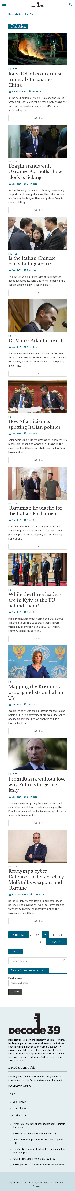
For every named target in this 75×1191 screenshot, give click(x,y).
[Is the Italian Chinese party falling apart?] (37, 233)
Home (11, 14)
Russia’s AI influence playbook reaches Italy (34, 1133)
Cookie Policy (19, 1101)
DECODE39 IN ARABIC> (20, 1085)
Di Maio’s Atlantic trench (36, 340)
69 (37, 934)
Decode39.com (45, 1182)
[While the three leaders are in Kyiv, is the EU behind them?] (37, 569)
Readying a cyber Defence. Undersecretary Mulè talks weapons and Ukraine (36, 879)
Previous (20, 934)
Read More (37, 118)
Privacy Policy (19, 1107)
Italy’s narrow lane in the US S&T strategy (34, 1158)
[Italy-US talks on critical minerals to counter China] (37, 48)
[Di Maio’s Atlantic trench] (37, 315)
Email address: (15, 978)
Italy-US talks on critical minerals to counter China (35, 79)
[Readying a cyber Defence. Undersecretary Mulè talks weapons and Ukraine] (37, 846)
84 (41, 941)
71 (53, 934)
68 (30, 934)
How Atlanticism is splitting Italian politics (34, 424)
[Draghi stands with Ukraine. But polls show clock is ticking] (37, 140)
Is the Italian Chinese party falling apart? (32, 261)
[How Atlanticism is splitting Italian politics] (37, 396)
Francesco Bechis (20, 894)
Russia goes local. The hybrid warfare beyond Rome (39, 1164)
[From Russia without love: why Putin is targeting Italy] (37, 753)
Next (55, 941)
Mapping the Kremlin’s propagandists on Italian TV (35, 692)
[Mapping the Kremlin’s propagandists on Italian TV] (37, 661)
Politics (19, 14)
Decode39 (16, 183)
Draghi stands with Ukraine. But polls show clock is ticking (35, 171)
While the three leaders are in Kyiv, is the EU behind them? (34, 600)
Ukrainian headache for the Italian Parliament (35, 510)
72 (60, 934)
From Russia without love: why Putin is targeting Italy (37, 784)
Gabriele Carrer (19, 91)
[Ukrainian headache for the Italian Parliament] (37, 482)
